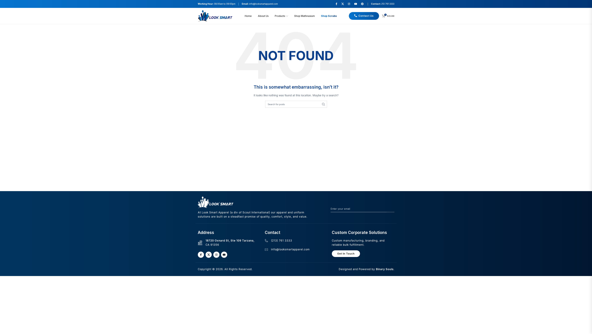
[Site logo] (215, 15)
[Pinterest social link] (362, 4)
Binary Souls (385, 269)
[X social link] (342, 4)
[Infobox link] (260, 4)
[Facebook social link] (336, 4)
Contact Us (366, 15)
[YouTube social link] (355, 4)
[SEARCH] (323, 104)
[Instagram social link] (349, 4)
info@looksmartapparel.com (290, 249)
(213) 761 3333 (281, 240)
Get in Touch (346, 253)
